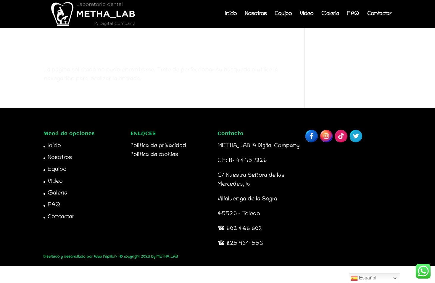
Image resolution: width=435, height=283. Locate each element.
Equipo (283, 14)
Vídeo (306, 14)
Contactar (379, 14)
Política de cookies (154, 155)
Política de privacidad (158, 146)
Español (367, 277)
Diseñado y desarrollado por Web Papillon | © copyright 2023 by (100, 257)
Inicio (231, 14)
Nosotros (256, 14)
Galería (330, 14)
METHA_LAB (167, 257)
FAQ (353, 14)
